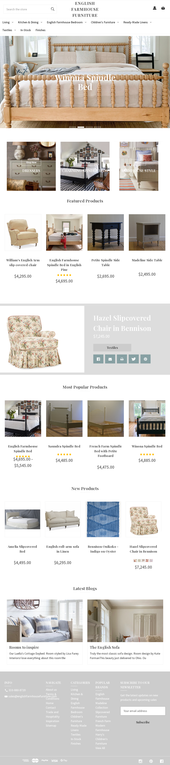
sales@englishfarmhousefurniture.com (32, 696)
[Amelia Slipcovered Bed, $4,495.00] (22, 519)
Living (6, 22)
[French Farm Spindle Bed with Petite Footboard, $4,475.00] (105, 418)
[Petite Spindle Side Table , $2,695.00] (105, 232)
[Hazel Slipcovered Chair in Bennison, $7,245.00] (143, 519)
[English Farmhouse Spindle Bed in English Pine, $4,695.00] (64, 232)
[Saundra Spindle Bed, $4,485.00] (64, 418)
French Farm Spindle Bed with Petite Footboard (105, 451)
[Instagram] (140, 761)
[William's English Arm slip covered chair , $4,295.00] (23, 232)
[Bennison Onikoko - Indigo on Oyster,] (103, 519)
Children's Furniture (103, 22)
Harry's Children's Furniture (101, 739)
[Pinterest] (145, 358)
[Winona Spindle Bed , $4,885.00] (147, 418)
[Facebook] (98, 358)
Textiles (7, 30)
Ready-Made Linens (135, 22)
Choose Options (23, 285)
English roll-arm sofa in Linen (62, 548)
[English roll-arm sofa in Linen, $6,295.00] (63, 519)
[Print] (122, 358)
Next (161, 536)
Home (49, 703)
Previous (4, 536)
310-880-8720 (17, 690)
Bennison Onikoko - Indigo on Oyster (103, 548)
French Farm (103, 721)
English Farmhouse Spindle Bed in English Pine (64, 265)
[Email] (110, 358)
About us (51, 689)
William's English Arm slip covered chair (23, 262)
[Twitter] (134, 358)
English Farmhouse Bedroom (65, 22)
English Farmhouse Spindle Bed (23, 448)
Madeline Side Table (147, 260)
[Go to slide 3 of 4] (89, 127)
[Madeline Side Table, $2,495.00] (147, 232)
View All (100, 748)
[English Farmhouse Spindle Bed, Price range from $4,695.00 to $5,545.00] (23, 418)
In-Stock (25, 30)
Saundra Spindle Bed (64, 446)
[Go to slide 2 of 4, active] (81, 127)
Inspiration (52, 721)
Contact (51, 707)
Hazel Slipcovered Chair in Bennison (143, 548)
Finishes (40, 30)
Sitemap (51, 725)
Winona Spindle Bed (147, 446)
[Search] (52, 9)
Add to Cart (147, 283)
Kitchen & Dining (28, 22)
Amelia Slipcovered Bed (22, 548)
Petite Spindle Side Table (105, 262)
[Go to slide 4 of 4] (97, 127)
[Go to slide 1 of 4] (72, 127)
